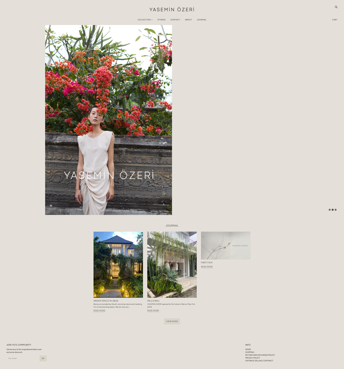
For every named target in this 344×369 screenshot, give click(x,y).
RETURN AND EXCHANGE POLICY (260, 355)
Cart (335, 20)
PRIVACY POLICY (252, 358)
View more (172, 321)
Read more (99, 311)
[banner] (172, 9)
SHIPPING (249, 352)
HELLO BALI (153, 301)
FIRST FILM (206, 262)
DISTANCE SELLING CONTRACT (259, 361)
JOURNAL (172, 225)
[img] (336, 6)
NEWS (248, 349)
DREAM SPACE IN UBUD (106, 301)
